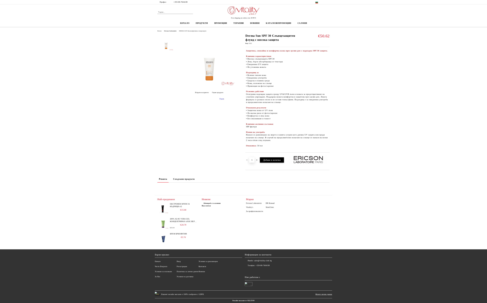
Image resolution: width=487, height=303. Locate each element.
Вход (179, 261)
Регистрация (182, 266)
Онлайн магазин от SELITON (243, 300)
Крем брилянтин (178, 234)
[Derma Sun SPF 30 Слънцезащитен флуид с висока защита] (209, 86)
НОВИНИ (254, 23)
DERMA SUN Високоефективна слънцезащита (192, 31)
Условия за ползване (163, 271)
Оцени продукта (217, 92)
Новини (202, 271)
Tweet (221, 99)
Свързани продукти (184, 179)
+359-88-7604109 (180, 2)
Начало (184, 23)
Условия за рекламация (208, 261)
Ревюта (163, 179)
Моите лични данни (323, 294)
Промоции (220, 23)
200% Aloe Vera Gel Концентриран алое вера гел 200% (183, 220)
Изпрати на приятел (202, 92)
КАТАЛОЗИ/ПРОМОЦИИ (278, 23)
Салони (302, 23)
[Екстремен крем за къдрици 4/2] (163, 208)
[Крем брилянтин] (163, 238)
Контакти (202, 266)
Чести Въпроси (161, 266)
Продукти (202, 23)
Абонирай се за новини (212, 203)
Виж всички (206, 206)
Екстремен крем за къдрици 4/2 (180, 205)
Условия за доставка (185, 277)
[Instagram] (328, 2)
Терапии (238, 23)
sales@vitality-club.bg (263, 261)
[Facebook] (324, 2)
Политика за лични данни (187, 271)
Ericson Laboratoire (170, 31)
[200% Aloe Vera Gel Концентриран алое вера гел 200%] (163, 223)
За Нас (157, 277)
